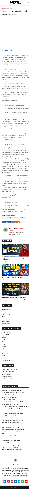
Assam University (6, 323)
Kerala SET (4, 346)
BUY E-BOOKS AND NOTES (8, 371)
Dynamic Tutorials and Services (18, 487)
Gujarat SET (4, 337)
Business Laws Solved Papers (8, 399)
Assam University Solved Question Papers (11, 394)
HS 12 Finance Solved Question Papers (10, 427)
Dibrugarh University (6, 309)
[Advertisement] (15, 32)
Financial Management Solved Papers (10, 415)
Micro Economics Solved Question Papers (11, 445)
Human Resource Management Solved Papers (12, 435)
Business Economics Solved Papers (9, 397)
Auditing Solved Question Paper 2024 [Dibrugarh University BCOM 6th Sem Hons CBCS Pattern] (14, 298)
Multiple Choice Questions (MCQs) (9, 369)
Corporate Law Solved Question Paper (10, 411)
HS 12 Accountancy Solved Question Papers (12, 418)
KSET (3, 341)
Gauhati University (6, 311)
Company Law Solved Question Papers (10, 404)
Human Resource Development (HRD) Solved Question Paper (14, 432)
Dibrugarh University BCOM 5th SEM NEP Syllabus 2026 (14, 278)
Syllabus (3, 381)
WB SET (3, 344)
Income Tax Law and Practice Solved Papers (12, 438)
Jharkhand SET (5, 353)
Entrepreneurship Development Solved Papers (12, 413)
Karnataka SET (5, 358)
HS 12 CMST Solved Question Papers (10, 422)
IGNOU (3, 316)
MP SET (3, 348)
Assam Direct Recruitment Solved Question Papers (13, 392)
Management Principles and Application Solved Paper (14, 442)
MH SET (3, 339)
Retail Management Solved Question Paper (11, 449)
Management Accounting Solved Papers (11, 440)
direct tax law (22, 217)
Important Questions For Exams (9, 378)
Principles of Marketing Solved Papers (10, 447)
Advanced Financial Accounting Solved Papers (12, 390)
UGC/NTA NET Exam (6, 332)
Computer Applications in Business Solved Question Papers (15, 406)
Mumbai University (6, 314)
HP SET (3, 351)
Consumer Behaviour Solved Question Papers (12, 408)
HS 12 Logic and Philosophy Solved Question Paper (13, 429)
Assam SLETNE (5, 334)
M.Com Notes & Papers (7, 376)
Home (3, 8)
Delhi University (5, 318)
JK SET (3, 355)
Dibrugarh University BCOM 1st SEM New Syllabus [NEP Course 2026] (14, 258)
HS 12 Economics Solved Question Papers (11, 425)
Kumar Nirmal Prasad (16, 229)
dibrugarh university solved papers (10, 217)
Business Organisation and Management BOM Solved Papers (15, 401)
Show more (26, 240)
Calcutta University (6, 321)
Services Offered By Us (7, 374)
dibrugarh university (9, 8)
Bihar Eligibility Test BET (7, 360)
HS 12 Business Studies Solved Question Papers (12, 420)
